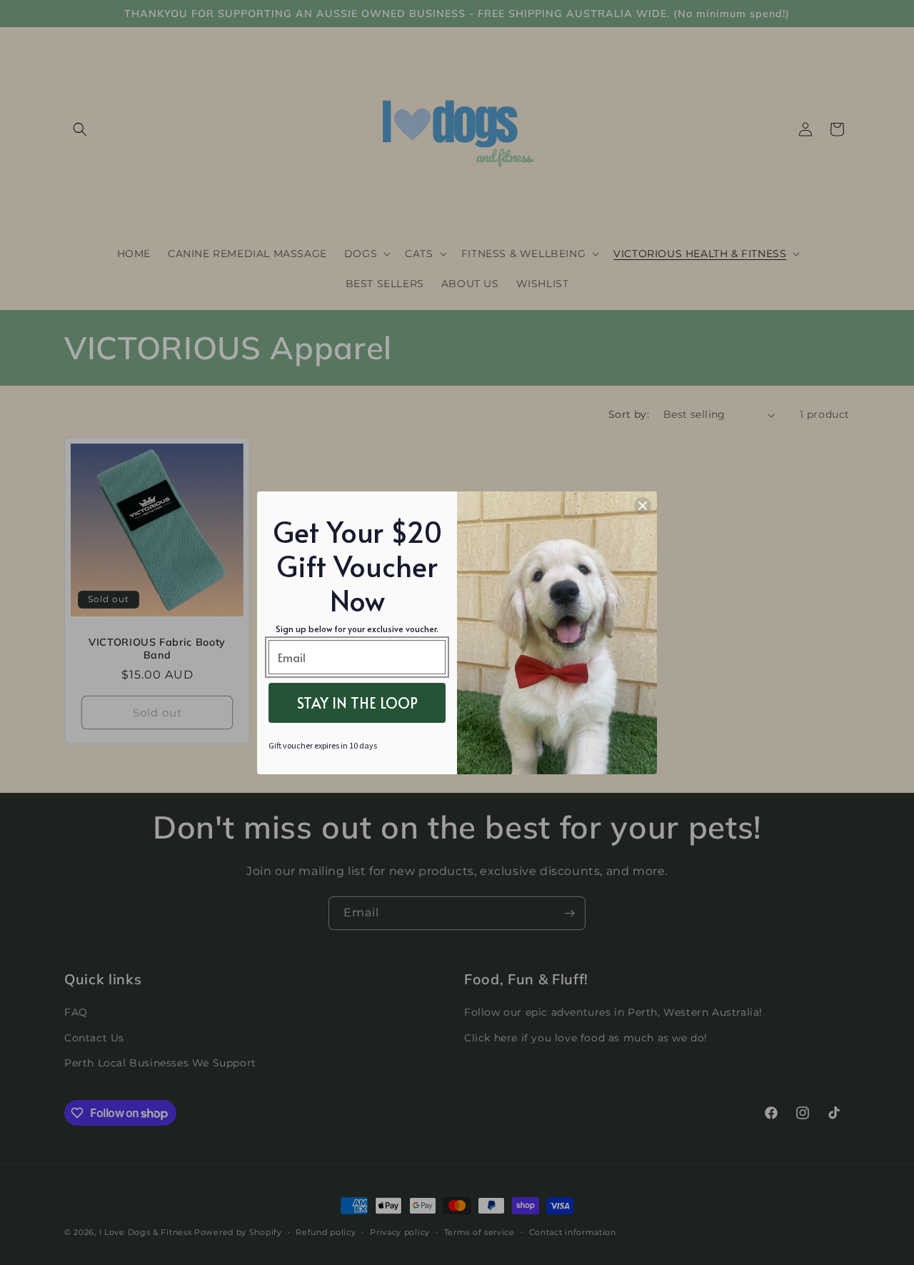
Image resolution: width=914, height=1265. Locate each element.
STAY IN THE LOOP (357, 703)
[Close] (642, 505)
